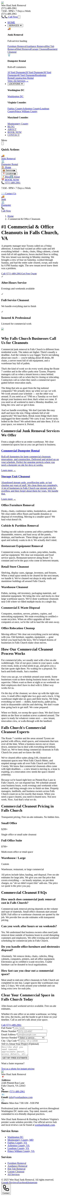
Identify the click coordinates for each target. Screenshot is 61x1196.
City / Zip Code (10, 1040)
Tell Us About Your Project (20, 1044)
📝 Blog (5, 176)
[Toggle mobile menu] (19, 17)
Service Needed (10, 1037)
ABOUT (12, 129)
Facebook (23, 1182)
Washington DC (15, 96)
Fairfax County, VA (17, 1142)
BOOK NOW (15, 132)
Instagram (32, 1182)
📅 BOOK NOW (10, 179)
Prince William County (26, 111)
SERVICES (15, 25)
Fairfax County (15, 108)
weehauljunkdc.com (45, 1125)
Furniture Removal (17, 46)
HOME (11, 22)
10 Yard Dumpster (16, 72)
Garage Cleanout (39, 49)
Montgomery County (18, 123)
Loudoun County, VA (18, 1148)
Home (11, 216)
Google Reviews (9, 1182)
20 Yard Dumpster (34, 72)
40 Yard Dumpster (26, 75)
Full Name (7, 1028)
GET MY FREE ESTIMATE (15, 1058)
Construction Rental (24, 78)
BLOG (11, 126)
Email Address (9, 1034)
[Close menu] (2, 143)
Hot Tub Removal (16, 1168)
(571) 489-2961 (17, 1091)
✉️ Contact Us (8, 193)
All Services (14, 1174)
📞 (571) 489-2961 (10, 182)
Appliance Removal (36, 46)
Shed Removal (23, 49)
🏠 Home (6, 167)
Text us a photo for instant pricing (17, 1068)
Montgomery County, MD (20, 1140)
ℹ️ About (15, 176)
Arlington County (31, 108)
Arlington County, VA (19, 1145)
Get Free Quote (29, 273)
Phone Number (9, 1031)
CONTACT (14, 135)
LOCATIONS (16, 84)
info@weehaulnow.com (21, 1097)
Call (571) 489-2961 (11, 273)
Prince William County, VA (21, 1151)
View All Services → (18, 80)
